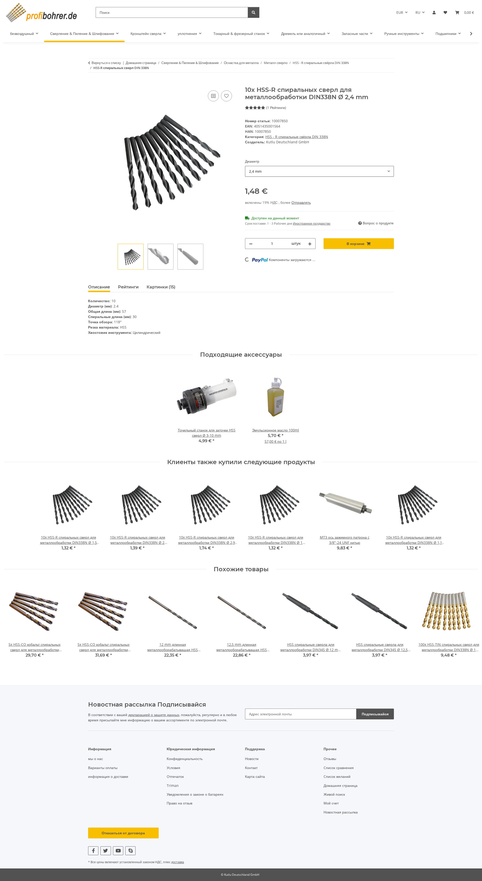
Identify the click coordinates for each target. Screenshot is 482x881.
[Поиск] (253, 12)
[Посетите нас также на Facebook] (93, 850)
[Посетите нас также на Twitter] (105, 850)
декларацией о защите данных (153, 714)
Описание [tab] (99, 287)
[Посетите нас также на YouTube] (118, 850)
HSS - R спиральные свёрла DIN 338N (296, 136)
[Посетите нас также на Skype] (130, 850)
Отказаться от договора (123, 833)
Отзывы (330, 758)
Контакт (251, 767)
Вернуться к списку (106, 62)
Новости (252, 758)
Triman (173, 785)
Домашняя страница (340, 785)
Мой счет (331, 803)
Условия (173, 767)
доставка (177, 862)
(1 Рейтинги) (276, 107)
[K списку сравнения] (213, 95)
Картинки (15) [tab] (161, 287)
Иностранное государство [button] (311, 223)
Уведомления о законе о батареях (195, 794)
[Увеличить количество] (309, 243)
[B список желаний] (226, 95)
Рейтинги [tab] (128, 287)
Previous (12, 623)
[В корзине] (92, 83)
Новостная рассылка (341, 812)
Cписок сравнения (339, 767)
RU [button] (417, 12)
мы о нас (95, 758)
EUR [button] (399, 12)
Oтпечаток (175, 776)
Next (470, 623)
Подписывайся (375, 714)
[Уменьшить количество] (250, 243)
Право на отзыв (179, 803)
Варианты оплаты (102, 767)
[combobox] (319, 171)
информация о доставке (108, 776)
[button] (434, 12)
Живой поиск (334, 794)
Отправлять (301, 202)
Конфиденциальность (185, 758)
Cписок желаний (337, 776)
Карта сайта (255, 776)
